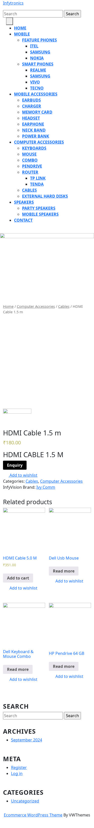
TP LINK (38, 178)
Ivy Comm (45, 487)
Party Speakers (38, 208)
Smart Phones (37, 64)
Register (19, 767)
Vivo (35, 82)
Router (30, 172)
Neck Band (34, 130)
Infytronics (13, 3)
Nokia (37, 58)
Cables (29, 190)
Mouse (29, 154)
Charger (31, 106)
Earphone (33, 124)
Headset (31, 118)
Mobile (22, 34)
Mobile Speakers (40, 214)
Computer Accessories (39, 142)
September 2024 (26, 740)
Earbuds (31, 100)
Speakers (24, 202)
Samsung (40, 52)
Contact (23, 220)
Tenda (37, 184)
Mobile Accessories (35, 94)
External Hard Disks (45, 196)
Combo (30, 160)
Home (20, 28)
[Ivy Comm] (17, 418)
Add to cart (18, 578)
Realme (38, 70)
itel (34, 46)
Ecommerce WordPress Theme (33, 815)
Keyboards (34, 148)
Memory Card (37, 112)
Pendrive (32, 166)
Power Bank (35, 136)
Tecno (37, 88)
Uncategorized (25, 801)
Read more (63, 571)
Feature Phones (39, 40)
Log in (17, 773)
